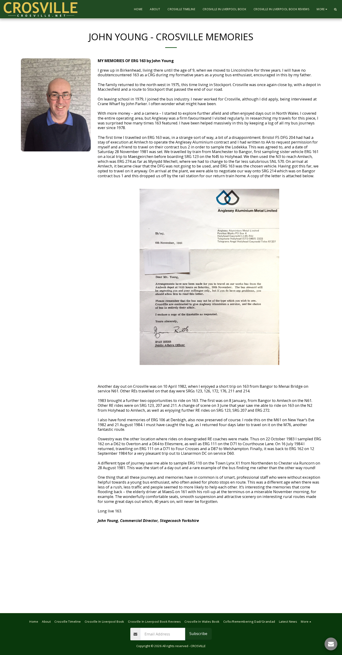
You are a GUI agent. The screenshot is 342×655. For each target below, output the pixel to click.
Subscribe (198, 633)
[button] (335, 9)
